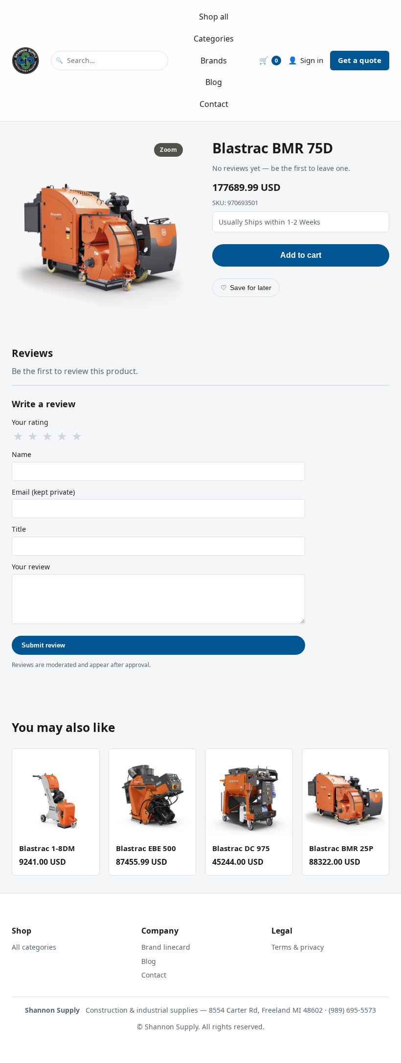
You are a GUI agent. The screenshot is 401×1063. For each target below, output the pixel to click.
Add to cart (300, 255)
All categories (34, 947)
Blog (213, 82)
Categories (214, 38)
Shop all (213, 16)
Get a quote (359, 60)
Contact (214, 104)
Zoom (168, 150)
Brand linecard (165, 947)
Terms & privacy (297, 947)
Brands (213, 60)
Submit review (43, 645)
